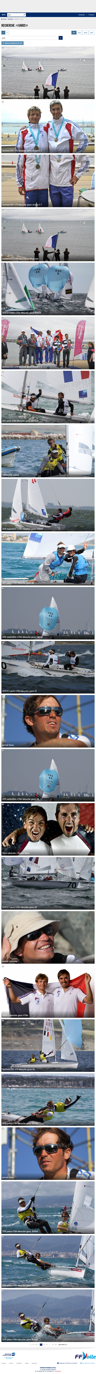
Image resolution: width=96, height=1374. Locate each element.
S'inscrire (91, 15)
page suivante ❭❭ (62, 1344)
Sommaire (34, 1363)
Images (91, 32)
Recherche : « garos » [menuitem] (19, 19)
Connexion (81, 15)
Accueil (4, 19)
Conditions (19, 1363)
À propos (3, 1363)
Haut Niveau (10, 19)
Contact (11, 1363)
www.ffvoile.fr (58, 1371)
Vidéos (79, 32)
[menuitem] (4, 19)
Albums (85, 32)
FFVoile (83, 6)
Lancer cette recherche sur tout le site (13, 43)
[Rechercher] (24, 15)
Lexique (27, 1363)
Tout (74, 32)
